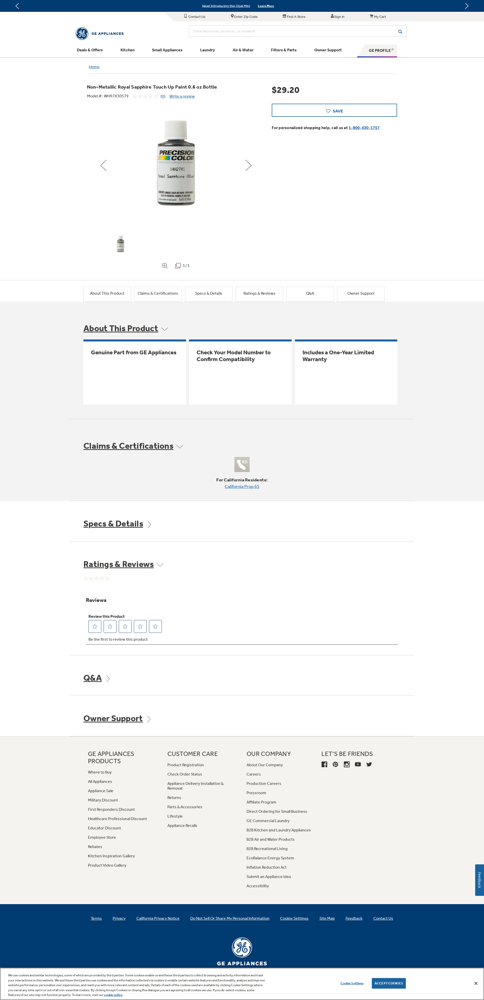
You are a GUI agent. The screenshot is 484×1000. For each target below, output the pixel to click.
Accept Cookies (389, 983)
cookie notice (113, 995)
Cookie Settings (352, 983)
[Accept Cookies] (475, 983)
